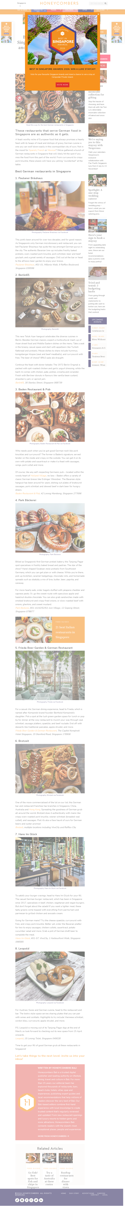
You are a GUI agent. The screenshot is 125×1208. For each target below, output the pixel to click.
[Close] (98, 14)
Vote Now (62, 84)
